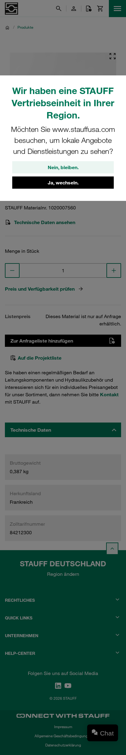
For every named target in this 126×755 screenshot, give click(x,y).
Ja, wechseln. (63, 183)
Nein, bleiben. (63, 167)
